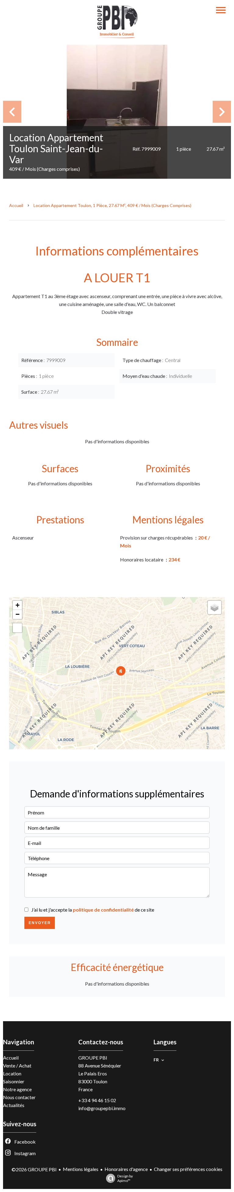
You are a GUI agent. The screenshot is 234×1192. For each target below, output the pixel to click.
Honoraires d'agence (126, 1169)
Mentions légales (80, 1169)
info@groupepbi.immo (102, 1108)
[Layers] (214, 607)
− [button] (18, 614)
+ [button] (18, 605)
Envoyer (40, 923)
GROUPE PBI (92, 1057)
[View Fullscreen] (17, 627)
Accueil (16, 205)
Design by (125, 1178)
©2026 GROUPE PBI (34, 1169)
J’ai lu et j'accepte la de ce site (92, 909)
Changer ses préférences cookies (188, 1169)
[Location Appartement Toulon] (117, 112)
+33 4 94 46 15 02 (97, 1100)
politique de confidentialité (103, 909)
